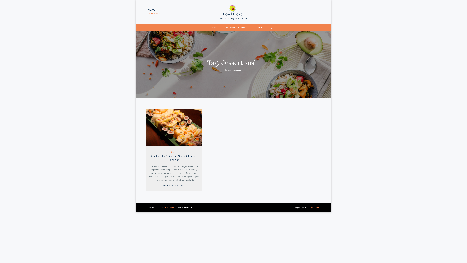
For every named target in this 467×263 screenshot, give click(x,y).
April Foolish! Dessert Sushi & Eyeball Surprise (174, 158)
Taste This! (257, 27)
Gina (182, 185)
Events (215, 27)
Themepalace (313, 208)
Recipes (174, 152)
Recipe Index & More (235, 27)
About (201, 27)
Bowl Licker (233, 14)
